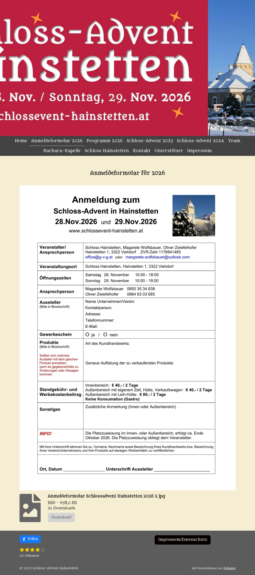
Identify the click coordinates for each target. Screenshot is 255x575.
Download (61, 517)
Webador (229, 568)
